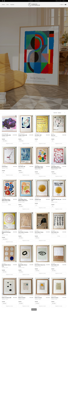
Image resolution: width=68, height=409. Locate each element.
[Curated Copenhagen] (34, 4)
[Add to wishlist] (15, 116)
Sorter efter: (55, 112)
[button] (61, 4)
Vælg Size (3, 170)
